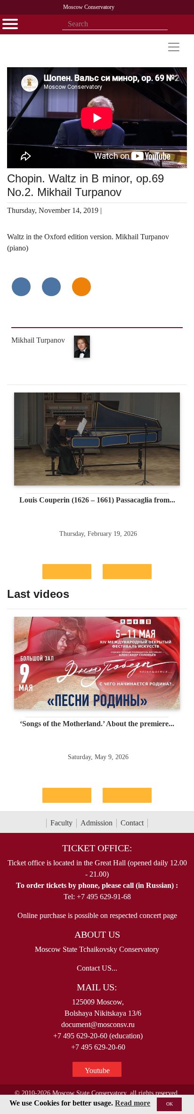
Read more (132, 1103)
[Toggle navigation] (173, 47)
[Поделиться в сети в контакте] (21, 286)
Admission (97, 823)
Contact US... (97, 968)
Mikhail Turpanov (38, 340)
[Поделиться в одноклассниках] (81, 286)
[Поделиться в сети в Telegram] (51, 286)
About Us (97, 934)
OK (169, 1103)
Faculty (61, 823)
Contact (132, 823)
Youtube (97, 1071)
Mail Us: (97, 987)
